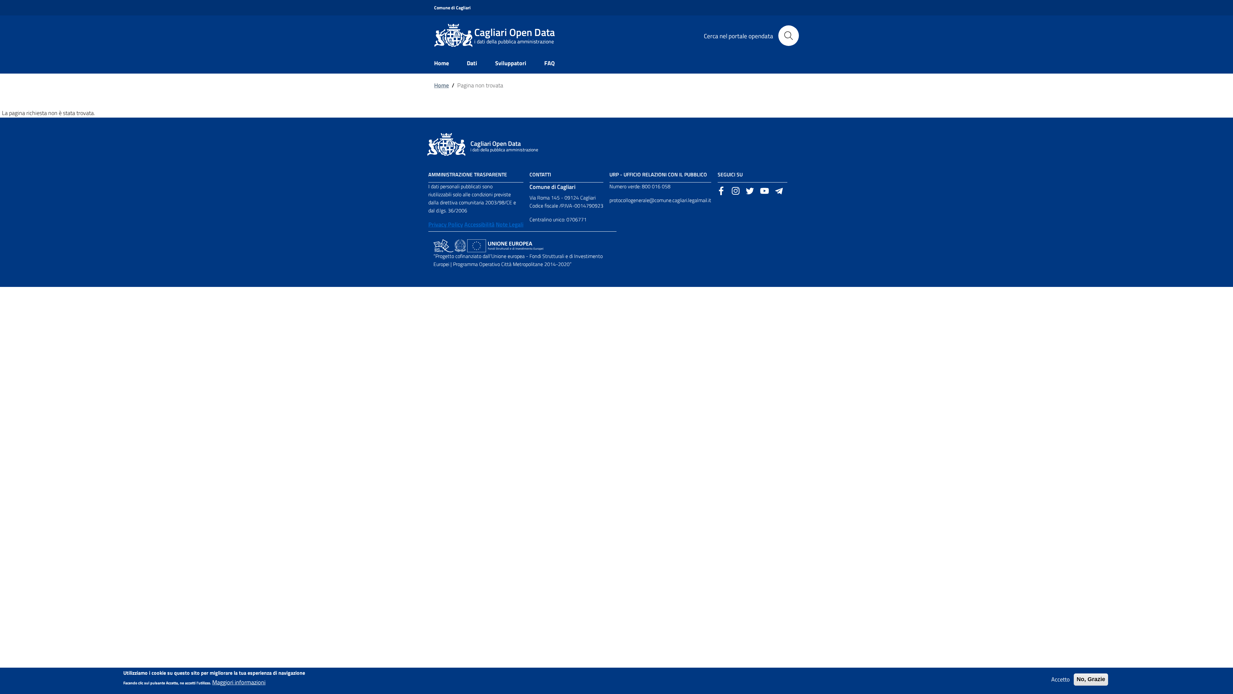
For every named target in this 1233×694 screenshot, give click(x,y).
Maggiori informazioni (239, 682)
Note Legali (509, 224)
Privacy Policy (445, 224)
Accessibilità (479, 224)
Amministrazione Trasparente (467, 174)
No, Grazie (1091, 679)
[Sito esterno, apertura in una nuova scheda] (721, 190)
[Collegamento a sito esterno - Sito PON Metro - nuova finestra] (443, 245)
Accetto (1060, 679)
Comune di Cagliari (452, 7)
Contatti (540, 174)
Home (441, 85)
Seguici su (730, 174)
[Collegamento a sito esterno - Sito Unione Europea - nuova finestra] (505, 245)
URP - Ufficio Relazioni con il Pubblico (658, 174)
